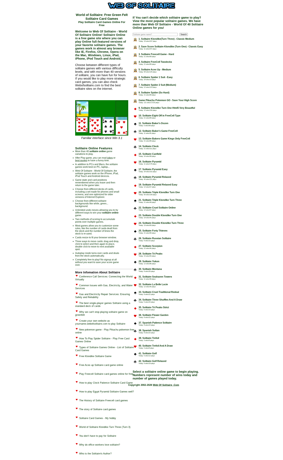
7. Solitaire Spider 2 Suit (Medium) (157, 85)
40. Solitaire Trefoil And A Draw (156, 345)
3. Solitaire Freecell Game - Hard (156, 54)
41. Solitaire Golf (148, 353)
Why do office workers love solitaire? (99, 444)
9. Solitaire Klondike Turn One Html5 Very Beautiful (167, 108)
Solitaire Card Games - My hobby (97, 418)
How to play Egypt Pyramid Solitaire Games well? (106, 391)
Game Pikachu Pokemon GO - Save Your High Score (168, 100)
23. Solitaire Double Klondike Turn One (160, 215)
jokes (110, 158)
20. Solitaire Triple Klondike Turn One (159, 192)
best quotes (81, 160)
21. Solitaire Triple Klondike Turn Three (160, 200)
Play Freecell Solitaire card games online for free (106, 374)
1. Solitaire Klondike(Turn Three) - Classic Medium (166, 39)
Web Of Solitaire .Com (166, 385)
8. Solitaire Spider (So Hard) (154, 92)
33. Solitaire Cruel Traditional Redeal (159, 292)
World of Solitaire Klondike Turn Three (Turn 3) (104, 427)
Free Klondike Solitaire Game (95, 356)
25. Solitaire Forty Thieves (153, 230)
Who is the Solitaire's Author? (95, 453)
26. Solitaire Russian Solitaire (155, 238)
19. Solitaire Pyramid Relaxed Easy (158, 184)
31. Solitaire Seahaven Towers (155, 276)
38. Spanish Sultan (149, 330)
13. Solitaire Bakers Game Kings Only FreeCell (164, 138)
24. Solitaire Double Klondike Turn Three (161, 223)
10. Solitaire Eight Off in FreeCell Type (159, 115)
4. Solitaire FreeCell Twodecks (155, 62)
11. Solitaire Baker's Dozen (153, 123)
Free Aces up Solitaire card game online (101, 365)
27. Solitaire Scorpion (150, 246)
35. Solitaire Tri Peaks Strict (154, 307)
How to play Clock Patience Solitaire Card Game (106, 382)
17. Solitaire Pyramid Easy (153, 169)
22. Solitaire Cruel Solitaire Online (157, 207)
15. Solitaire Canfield (150, 154)
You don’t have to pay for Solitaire (97, 435)
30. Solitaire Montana (150, 269)
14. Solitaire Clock (149, 146)
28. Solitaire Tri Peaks (150, 253)
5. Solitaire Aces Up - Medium (155, 69)
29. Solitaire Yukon (149, 261)
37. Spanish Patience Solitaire (155, 322)
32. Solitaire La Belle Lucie (153, 284)
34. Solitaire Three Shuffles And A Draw (160, 299)
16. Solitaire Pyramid (150, 161)
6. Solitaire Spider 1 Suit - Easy (156, 77)
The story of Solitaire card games (97, 409)
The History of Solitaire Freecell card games (103, 400)
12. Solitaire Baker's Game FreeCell (158, 131)
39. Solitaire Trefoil (149, 338)
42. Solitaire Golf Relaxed (152, 361)
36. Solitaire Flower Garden (153, 315)
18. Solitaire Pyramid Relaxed (155, 177)
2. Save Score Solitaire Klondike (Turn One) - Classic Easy (171, 46)
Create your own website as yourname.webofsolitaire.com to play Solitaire (100, 322)
